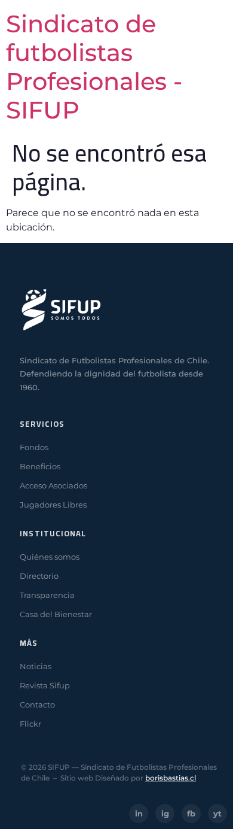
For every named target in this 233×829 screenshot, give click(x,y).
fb (191, 813)
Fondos (34, 447)
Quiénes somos (49, 556)
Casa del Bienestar (56, 614)
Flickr (30, 723)
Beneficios (40, 466)
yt (217, 813)
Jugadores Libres (53, 504)
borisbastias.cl (170, 777)
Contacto (37, 704)
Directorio (39, 576)
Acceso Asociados (53, 485)
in (139, 813)
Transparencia (47, 595)
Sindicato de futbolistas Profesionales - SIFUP (94, 66)
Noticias (35, 666)
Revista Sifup (45, 685)
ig (165, 813)
